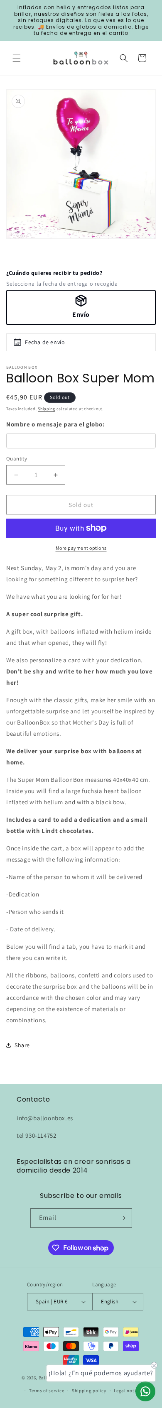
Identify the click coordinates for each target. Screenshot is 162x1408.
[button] (16, 58)
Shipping (46, 408)
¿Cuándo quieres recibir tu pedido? (54, 273)
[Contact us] (145, 1391)
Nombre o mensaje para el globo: (55, 424)
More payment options (81, 548)
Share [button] (22, 1045)
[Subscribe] (122, 1218)
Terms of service (46, 1390)
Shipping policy (89, 1390)
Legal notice (127, 1390)
